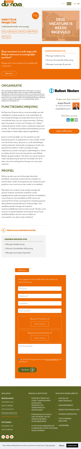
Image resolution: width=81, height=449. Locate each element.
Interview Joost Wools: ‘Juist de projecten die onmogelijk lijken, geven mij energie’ (41, 417)
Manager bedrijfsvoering (55, 56)
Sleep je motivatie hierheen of (40, 332)
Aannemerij (63, 425)
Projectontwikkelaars (69, 410)
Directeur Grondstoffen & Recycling (59, 60)
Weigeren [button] (61, 445)
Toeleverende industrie (64, 419)
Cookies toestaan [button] (72, 445)
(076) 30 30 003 (7, 409)
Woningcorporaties (67, 414)
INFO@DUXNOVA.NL (9, 413)
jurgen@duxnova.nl (63, 108)
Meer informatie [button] (50, 445)
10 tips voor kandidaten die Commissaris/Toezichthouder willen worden (44, 428)
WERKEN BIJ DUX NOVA (10, 417)
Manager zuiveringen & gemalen (58, 64)
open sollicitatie (64, 131)
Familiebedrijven (65, 405)
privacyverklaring (52, 359)
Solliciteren (9, 73)
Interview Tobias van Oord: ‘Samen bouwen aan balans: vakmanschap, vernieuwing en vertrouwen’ (40, 404)
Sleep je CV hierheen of (39, 318)
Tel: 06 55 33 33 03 (63, 106)
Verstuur (25, 369)
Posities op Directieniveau (65, 399)
